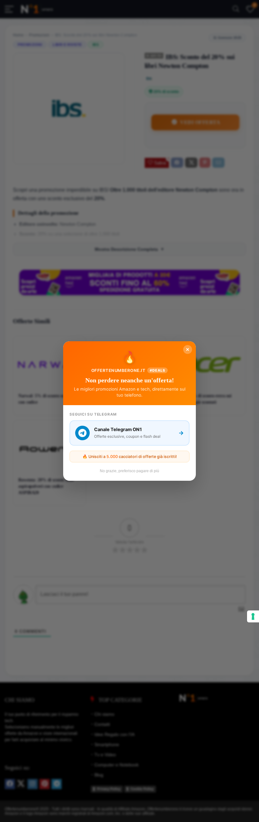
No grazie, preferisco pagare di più (129, 471)
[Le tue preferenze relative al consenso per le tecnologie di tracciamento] (253, 616)
